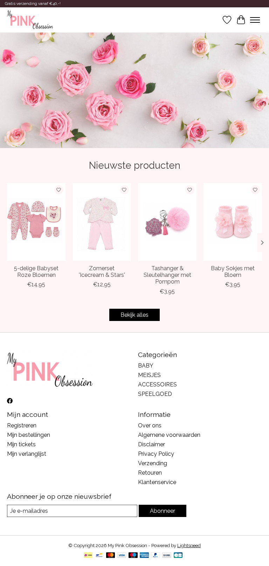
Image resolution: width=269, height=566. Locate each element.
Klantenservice (157, 482)
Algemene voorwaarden (169, 435)
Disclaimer (151, 444)
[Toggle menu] (255, 20)
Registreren (21, 425)
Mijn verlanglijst (26, 453)
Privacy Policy (156, 453)
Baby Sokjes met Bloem (233, 271)
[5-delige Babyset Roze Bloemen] (36, 222)
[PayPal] (155, 555)
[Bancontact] (99, 555)
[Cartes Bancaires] (178, 555)
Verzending (152, 463)
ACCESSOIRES (157, 384)
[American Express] (144, 555)
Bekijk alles (134, 315)
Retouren (150, 472)
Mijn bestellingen (28, 435)
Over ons (149, 425)
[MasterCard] (110, 555)
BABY (145, 365)
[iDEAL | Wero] (88, 555)
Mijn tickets (21, 444)
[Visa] (121, 555)
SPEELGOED (155, 394)
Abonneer (162, 511)
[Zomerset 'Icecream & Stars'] (102, 222)
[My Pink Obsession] (30, 19)
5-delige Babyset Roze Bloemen (36, 271)
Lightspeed (189, 545)
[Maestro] (133, 555)
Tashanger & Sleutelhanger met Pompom (167, 275)
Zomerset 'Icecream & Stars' (102, 271)
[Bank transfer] (166, 555)
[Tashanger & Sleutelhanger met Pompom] (167, 222)
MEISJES (149, 375)
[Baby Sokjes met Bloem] (233, 222)
